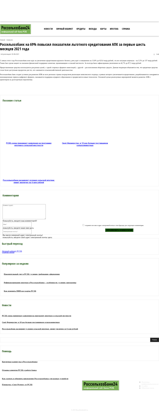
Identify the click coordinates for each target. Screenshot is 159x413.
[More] (91, 87)
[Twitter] (37, 87)
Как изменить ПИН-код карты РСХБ (20, 291)
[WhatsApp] (82, 87)
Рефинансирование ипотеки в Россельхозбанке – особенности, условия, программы (40, 283)
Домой (2, 40)
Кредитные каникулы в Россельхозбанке (20, 362)
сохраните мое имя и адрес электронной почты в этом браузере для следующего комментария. (114, 225)
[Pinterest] (73, 87)
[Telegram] (55, 87)
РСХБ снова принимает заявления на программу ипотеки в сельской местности (28, 144)
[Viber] (46, 87)
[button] (135, 29)
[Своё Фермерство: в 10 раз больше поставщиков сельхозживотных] (85, 125)
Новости (9, 40)
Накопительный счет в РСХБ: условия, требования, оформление (32, 274)
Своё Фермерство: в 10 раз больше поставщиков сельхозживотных (85, 144)
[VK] (64, 87)
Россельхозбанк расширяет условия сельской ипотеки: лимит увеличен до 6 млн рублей (29, 181)
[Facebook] (28, 87)
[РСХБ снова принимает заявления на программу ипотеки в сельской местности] (29, 125)
